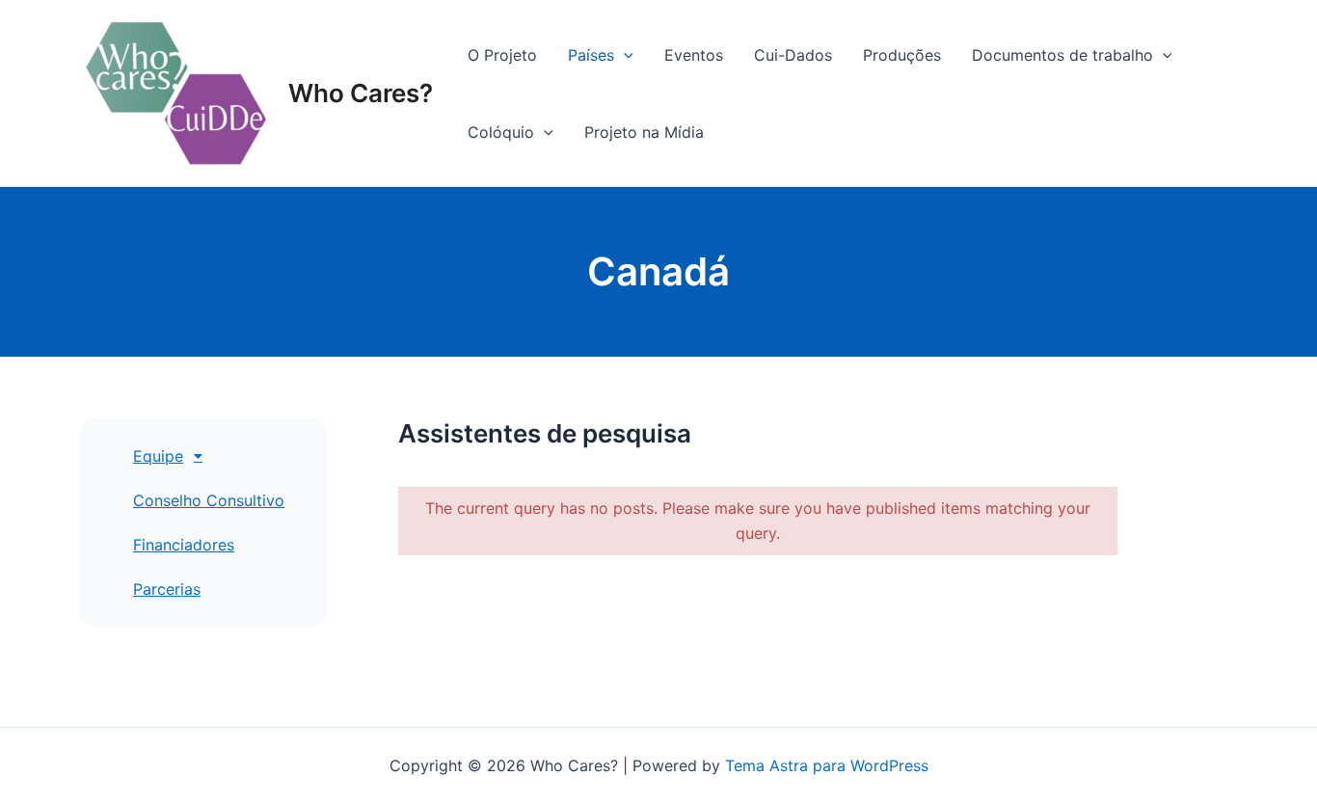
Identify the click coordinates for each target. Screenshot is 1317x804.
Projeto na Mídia (644, 132)
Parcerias (167, 589)
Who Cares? (360, 93)
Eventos (693, 55)
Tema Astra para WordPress (826, 765)
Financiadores (183, 544)
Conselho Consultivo (208, 500)
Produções (902, 55)
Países (591, 55)
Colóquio (501, 132)
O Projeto (502, 55)
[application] (623, 55)
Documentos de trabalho (1062, 55)
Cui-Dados (793, 55)
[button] (222, 456)
